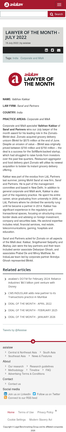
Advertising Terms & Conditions (26, 373)
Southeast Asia (17, 356)
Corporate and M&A (32, 58)
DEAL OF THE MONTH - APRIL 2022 (30, 303)
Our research (16, 366)
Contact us (14, 384)
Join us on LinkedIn (19, 394)
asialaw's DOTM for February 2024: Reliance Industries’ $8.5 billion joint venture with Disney (34, 282)
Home (11, 412)
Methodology (15, 370)
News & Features (42, 356)
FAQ (48, 370)
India (15, 58)
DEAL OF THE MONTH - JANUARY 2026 (31, 317)
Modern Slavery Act (40, 419)
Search (58, 14)
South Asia (49, 352)
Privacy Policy (45, 412)
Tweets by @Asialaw (15, 330)
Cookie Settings (17, 419)
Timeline (34, 370)
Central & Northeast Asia (22, 352)
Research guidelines (42, 366)
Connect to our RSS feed (22, 398)
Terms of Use (26, 412)
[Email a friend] (58, 50)
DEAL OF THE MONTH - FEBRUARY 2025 (32, 310)
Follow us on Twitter (48, 394)
